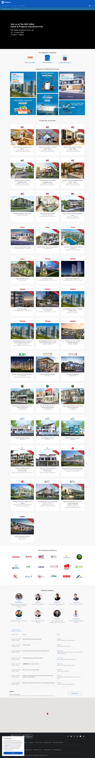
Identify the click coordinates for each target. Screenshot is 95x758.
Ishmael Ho (59, 644)
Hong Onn (59, 669)
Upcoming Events (6, 5)
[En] (89, 5)
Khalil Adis (59, 639)
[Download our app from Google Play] (27, 736)
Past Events (14, 5)
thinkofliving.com (57, 749)
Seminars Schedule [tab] (16, 629)
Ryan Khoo (59, 682)
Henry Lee (59, 675)
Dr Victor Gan (60, 658)
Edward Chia (60, 663)
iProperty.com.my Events (6, 8)
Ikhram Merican (60, 650)
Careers (25, 742)
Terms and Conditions (58, 742)
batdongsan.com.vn (37, 749)
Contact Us (31, 742)
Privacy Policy (12, 745)
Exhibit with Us (22, 5)
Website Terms (47, 742)
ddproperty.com (47, 749)
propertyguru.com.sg (27, 749)
